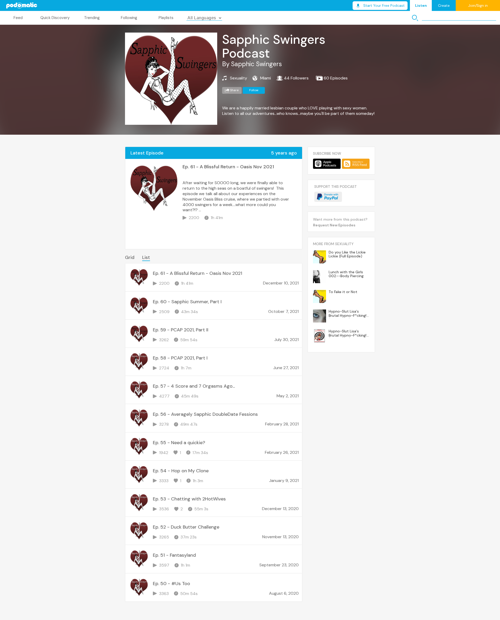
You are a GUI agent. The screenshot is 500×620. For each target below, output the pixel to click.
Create (444, 5)
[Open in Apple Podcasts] (327, 164)
